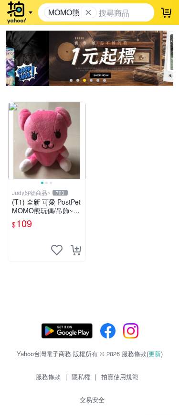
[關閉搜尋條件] (88, 12)
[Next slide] (79, 141)
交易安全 (92, 399)
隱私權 (81, 376)
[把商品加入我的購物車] (76, 250)
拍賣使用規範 (119, 376)
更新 (154, 353)
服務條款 (48, 376)
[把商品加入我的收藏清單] (57, 250)
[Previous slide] (14, 141)
